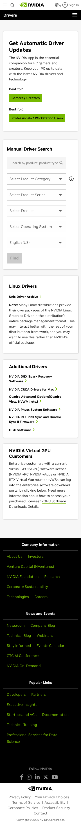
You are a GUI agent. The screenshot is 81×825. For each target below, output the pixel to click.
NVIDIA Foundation (23, 576)
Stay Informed (19, 645)
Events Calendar (50, 645)
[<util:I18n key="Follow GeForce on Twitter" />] (45, 777)
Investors (35, 556)
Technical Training (22, 724)
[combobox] (36, 179)
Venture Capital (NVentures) (30, 566)
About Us (14, 556)
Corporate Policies (23, 808)
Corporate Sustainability (27, 586)
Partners (38, 694)
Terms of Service (26, 802)
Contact (40, 813)
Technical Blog (19, 635)
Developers (16, 694)
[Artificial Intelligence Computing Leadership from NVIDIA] (32, 5)
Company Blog (42, 625)
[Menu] (75, 14)
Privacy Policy (20, 797)
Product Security (56, 808)
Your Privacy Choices (52, 797)
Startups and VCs (21, 714)
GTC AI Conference (23, 655)
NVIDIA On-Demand (24, 665)
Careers (40, 596)
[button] (57, 6)
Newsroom (16, 625)
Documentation (55, 714)
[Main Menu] (5, 5)
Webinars (45, 635)
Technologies (18, 596)
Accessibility (55, 802)
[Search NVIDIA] (12, 4)
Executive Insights (22, 704)
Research (52, 576)
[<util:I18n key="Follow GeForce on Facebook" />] (21, 777)
